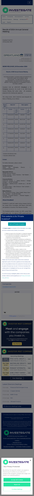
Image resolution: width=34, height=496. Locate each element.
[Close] (30, 460)
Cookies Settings (17, 489)
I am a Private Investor (17, 224)
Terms (7, 277)
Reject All (17, 484)
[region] (17, 476)
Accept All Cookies (17, 479)
